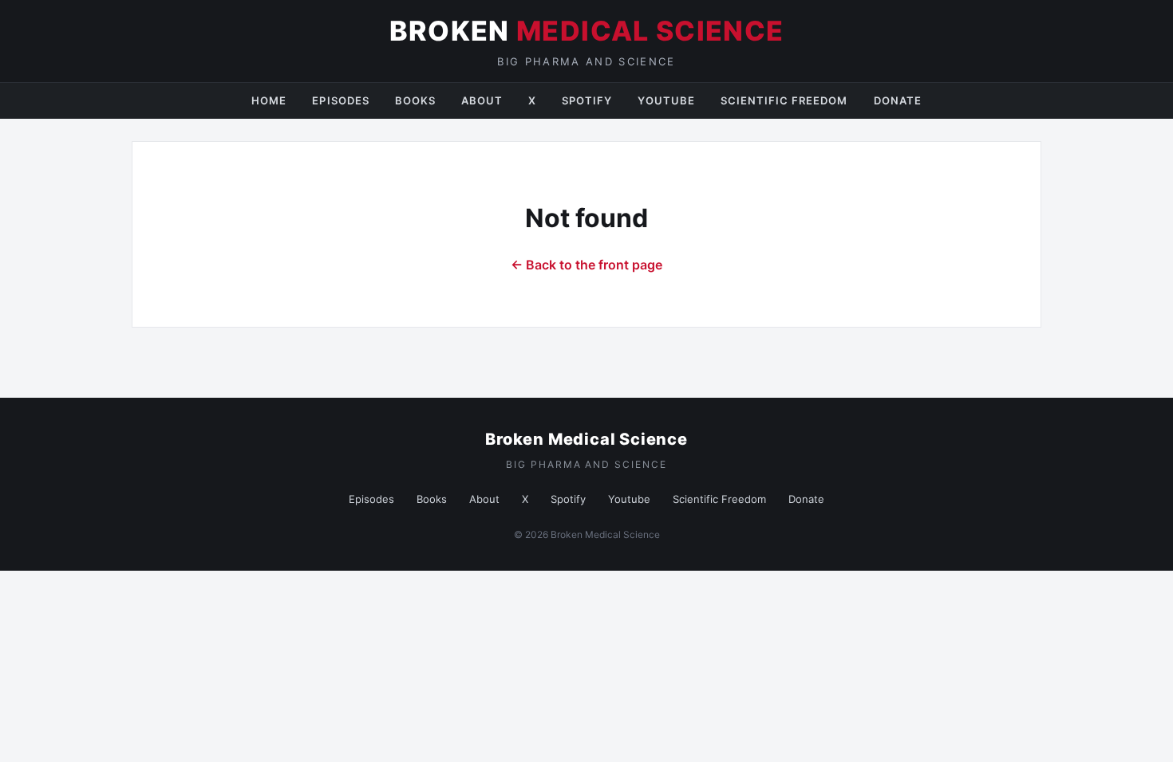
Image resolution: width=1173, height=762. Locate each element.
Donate (898, 100)
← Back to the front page (586, 265)
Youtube (666, 100)
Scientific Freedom (784, 100)
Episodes (340, 100)
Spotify (587, 100)
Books (415, 100)
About (482, 100)
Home (268, 100)
